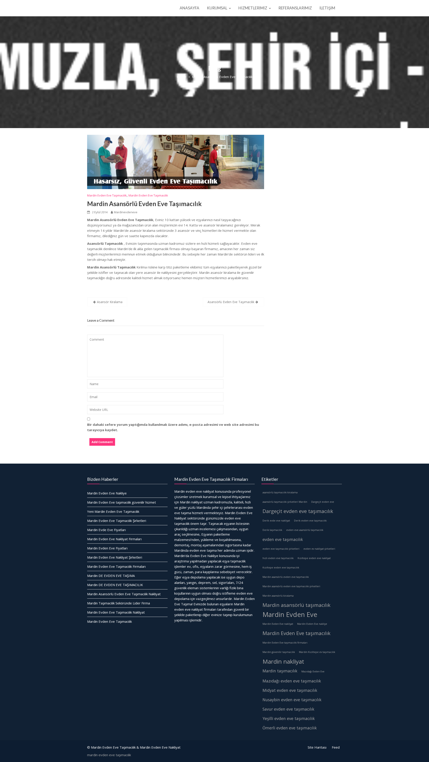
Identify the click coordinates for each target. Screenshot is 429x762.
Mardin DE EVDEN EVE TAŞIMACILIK (115, 585)
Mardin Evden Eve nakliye (312, 623)
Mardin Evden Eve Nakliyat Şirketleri (114, 557)
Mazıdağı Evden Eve (312, 671)
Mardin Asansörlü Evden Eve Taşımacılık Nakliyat (124, 594)
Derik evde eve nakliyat (276, 520)
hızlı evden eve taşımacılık (278, 558)
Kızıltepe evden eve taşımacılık (281, 567)
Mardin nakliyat (283, 661)
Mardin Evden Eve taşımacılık (296, 633)
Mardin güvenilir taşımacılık (279, 652)
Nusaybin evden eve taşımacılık (292, 699)
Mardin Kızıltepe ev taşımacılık (317, 652)
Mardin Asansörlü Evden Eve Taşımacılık (144, 203)
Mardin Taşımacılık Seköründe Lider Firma (118, 603)
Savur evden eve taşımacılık (288, 709)
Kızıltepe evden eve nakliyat (314, 558)
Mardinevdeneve (125, 212)
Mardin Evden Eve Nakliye (107, 493)
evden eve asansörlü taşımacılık (304, 530)
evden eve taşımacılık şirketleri (281, 548)
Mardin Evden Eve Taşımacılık (107, 195)
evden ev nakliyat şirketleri (319, 548)
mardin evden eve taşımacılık (109, 755)
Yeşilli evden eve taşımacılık (289, 718)
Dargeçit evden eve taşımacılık (298, 511)
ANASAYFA (189, 8)
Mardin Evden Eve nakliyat (278, 623)
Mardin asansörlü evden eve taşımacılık (286, 576)
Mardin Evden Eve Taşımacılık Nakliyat (116, 612)
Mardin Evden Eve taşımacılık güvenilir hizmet (121, 502)
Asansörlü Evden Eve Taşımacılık (231, 302)
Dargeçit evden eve (322, 501)
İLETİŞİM (327, 8)
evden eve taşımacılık (283, 539)
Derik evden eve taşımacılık (310, 520)
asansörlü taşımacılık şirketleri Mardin (285, 501)
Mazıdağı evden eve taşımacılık (292, 681)
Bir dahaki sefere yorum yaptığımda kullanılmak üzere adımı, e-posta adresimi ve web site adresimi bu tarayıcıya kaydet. (173, 427)
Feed (336, 747)
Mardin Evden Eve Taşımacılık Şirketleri (116, 520)
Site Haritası (317, 747)
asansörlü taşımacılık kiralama (280, 492)
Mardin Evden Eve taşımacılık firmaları (285, 642)
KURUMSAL (217, 8)
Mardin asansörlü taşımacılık (296, 605)
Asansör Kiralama (109, 302)
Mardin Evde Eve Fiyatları (106, 530)
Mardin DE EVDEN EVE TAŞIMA (111, 575)
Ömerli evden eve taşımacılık (290, 727)
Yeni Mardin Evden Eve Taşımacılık (113, 511)
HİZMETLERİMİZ (252, 8)
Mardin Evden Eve (290, 614)
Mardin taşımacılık (280, 670)
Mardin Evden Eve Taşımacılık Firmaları (116, 566)
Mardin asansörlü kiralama (278, 595)
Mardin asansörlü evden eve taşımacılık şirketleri (291, 586)
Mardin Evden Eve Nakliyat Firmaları (114, 539)
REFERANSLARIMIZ (295, 8)
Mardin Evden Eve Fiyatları (107, 548)
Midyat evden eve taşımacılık (290, 690)
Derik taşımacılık (272, 530)
